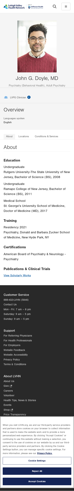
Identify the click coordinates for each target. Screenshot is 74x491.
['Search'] (55, 6)
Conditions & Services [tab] (46, 136)
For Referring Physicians (18, 335)
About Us (9, 381)
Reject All (37, 471)
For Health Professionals (18, 340)
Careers (8, 390)
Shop (8, 410)
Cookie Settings (37, 460)
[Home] (23, 6)
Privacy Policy (12, 359)
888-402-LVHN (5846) (16, 299)
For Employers (12, 345)
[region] (37, 452)
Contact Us (10, 304)
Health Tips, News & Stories (20, 400)
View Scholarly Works (17, 275)
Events (7, 405)
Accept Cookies (37, 481)
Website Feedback (14, 350)
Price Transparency (15, 414)
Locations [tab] (23, 136)
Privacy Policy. (44, 453)
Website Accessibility (16, 354)
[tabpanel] (37, 212)
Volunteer (9, 395)
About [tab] (9, 136)
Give (8, 386)
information (29, 97)
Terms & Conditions (15, 364)
